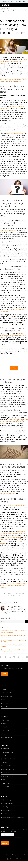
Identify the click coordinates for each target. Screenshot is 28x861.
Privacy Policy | (14, 856)
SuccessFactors (17, 534)
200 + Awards (6, 703)
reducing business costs (7, 494)
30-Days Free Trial (7, 737)
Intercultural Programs (9, 810)
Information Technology (9, 766)
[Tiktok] (22, 657)
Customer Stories (7, 696)
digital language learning (8, 231)
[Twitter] (14, 657)
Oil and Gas (6, 773)
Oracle (10, 534)
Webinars (5, 723)
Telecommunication (8, 783)
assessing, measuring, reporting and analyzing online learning (13, 336)
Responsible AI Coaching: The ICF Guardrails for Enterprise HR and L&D (14, 650)
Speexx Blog (6, 720)
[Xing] (27, 657)
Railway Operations (8, 776)
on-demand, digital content (14, 133)
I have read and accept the (12, 837)
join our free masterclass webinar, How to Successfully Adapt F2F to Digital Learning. (14, 585)
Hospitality (5, 762)
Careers (5, 700)
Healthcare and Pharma (9, 759)
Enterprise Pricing (7, 814)
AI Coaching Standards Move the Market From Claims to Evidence (13, 636)
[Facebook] (5, 657)
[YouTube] (18, 657)
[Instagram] (10, 657)
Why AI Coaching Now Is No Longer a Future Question (13, 645)
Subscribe (5, 843)
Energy (4, 755)
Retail (4, 779)
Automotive (6, 748)
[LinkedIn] (1, 657)
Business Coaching (8, 803)
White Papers (6, 727)
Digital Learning (7, 800)
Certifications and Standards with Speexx (13, 817)
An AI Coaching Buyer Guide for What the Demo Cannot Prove (13, 641)
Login (4, 673)
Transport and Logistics (9, 786)
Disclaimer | (8, 856)
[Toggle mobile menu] (25, 5)
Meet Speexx (6, 730)
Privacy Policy (18, 837)
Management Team (8, 693)
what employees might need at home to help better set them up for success (14, 422)
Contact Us (5, 707)
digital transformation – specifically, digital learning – (13, 62)
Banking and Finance (8, 752)
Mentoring (5, 807)
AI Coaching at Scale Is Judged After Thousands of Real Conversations (13, 631)
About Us (5, 689)
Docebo (2, 536)
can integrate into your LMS (16, 505)
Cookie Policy (19, 856)
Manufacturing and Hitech (9, 769)
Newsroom (6, 734)
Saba (24, 534)
